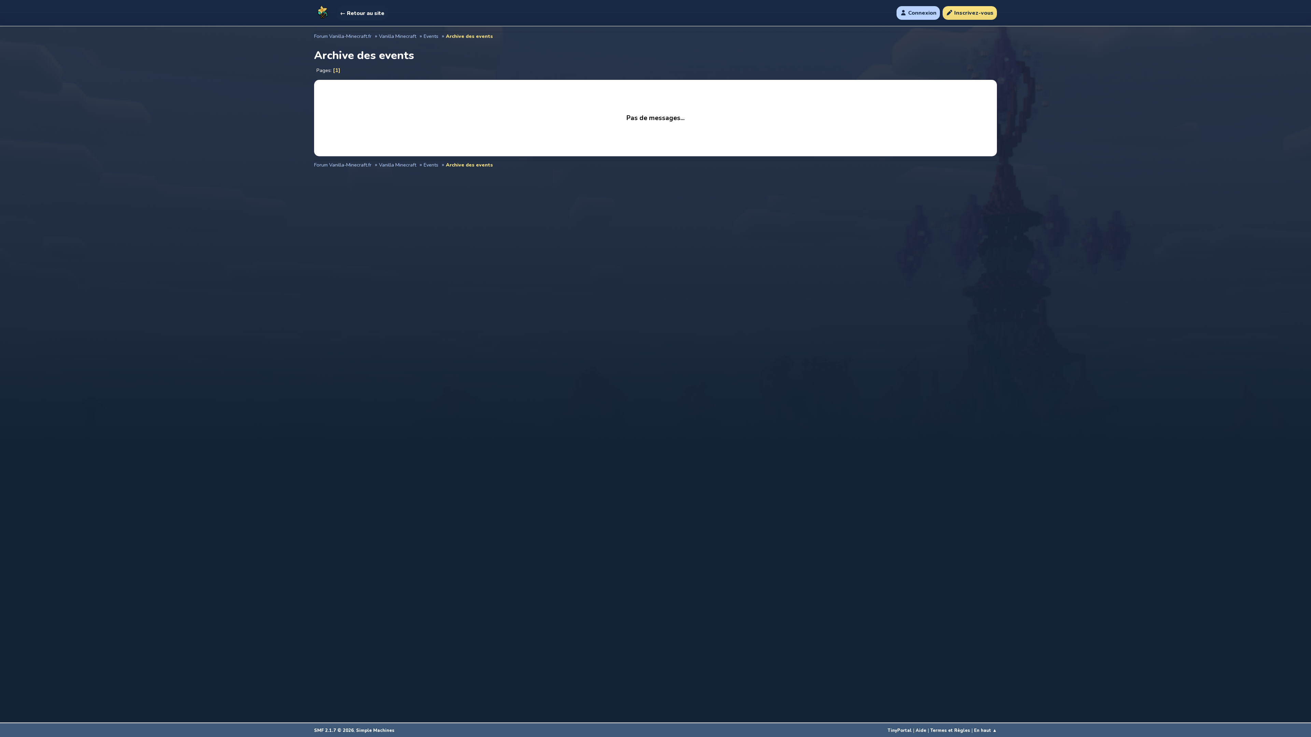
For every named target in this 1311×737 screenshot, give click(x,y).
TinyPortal (900, 730)
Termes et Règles (950, 730)
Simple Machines (375, 730)
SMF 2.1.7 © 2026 (334, 730)
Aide (921, 730)
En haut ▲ (985, 730)
